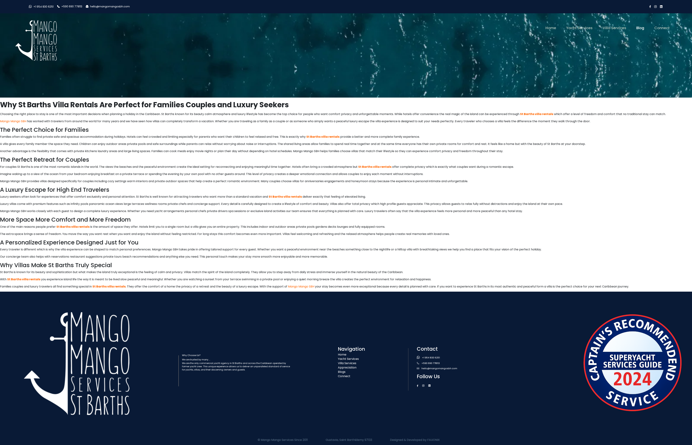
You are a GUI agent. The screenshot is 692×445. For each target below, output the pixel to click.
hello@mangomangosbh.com (110, 6)
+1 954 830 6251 (44, 6)
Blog (640, 27)
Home (551, 27)
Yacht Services (579, 27)
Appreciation (347, 367)
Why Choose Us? (191, 355)
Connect (662, 27)
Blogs (341, 372)
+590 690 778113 (71, 6)
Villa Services (614, 27)
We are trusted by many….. (196, 359)
